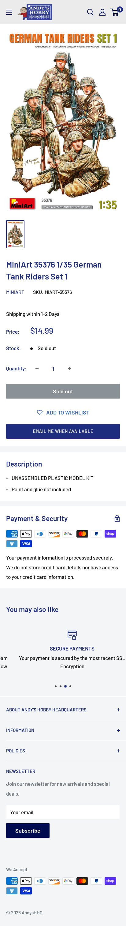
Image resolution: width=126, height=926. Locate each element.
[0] (115, 12)
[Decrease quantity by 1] (37, 368)
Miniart (15, 292)
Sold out (63, 391)
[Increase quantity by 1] (69, 368)
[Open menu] (9, 12)
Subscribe (27, 830)
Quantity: (16, 368)
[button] (63, 431)
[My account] (102, 12)
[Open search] (90, 12)
